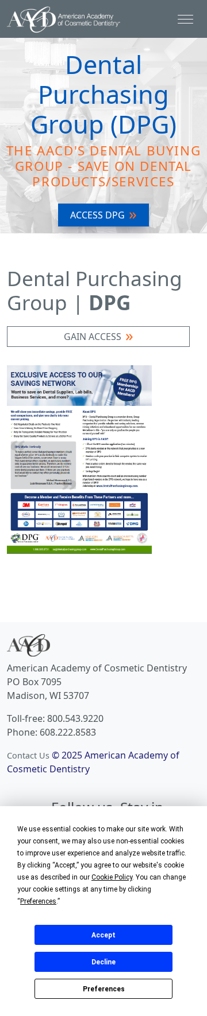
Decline (103, 962)
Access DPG (97, 215)
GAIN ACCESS (92, 336)
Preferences (104, 989)
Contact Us (28, 755)
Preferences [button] (38, 901)
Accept (103, 935)
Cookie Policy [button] (111, 877)
